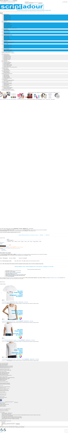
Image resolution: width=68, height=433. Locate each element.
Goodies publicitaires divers (8, 78)
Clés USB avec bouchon (7, 18)
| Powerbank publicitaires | (6, 48)
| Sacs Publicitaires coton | (6, 61)
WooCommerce (8, 420)
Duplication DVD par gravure (8, 45)
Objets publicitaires (3, 380)
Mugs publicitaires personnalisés (5, 378)
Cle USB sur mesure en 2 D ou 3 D (5, 367)
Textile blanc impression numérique (9, 41)
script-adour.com (8, 408)
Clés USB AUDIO (6, 46)
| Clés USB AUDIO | (5, 21)
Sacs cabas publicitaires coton (4, 373)
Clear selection (2, 242)
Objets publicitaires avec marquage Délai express (7, 377)
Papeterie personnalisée (3, 379)
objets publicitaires (10, 277)
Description (3, 249)
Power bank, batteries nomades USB (5, 370)
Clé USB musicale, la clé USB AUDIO (7, 415)
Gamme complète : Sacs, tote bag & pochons (10, 28)
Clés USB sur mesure (7, 20)
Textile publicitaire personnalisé (21, 99)
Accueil (1, 99)
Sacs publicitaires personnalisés (4, 372)
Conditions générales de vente (4, 404)
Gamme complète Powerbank (8, 49)
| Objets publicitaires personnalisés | (7, 34)
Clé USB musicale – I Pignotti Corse (7, 413)
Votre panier (27, 1)
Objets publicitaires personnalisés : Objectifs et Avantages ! (10, 418)
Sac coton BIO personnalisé (8, 65)
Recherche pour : (2, 402)
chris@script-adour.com (11, 1)
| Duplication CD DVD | (5, 43)
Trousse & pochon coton (7, 66)
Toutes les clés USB (7, 55)
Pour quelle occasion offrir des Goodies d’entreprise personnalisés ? (12, 416)
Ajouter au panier (2, 246)
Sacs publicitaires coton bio (4, 374)
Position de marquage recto (3, 240)
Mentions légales (2, 403)
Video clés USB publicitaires (4, 364)
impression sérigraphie (7, 248)
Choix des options (9, 303)
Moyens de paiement (3, 406)
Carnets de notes (6, 35)
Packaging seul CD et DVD (7, 47)
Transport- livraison (3, 405)
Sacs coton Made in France (8, 64)
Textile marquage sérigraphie (8, 42)
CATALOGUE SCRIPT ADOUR (4, 361)
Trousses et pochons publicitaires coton (6, 375)
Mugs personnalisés (7, 37)
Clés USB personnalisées (3, 365)
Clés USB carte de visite (7, 17)
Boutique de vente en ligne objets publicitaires (9, 99)
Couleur (1, 241)
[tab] (35, 249)
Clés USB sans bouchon (7, 19)
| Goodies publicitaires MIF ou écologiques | (8, 52)
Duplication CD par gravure (8, 44)
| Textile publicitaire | (5, 40)
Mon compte (4, 421)
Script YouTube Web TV (3, 397)
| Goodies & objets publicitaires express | (8, 51)
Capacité (1, 239)
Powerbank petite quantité (7, 50)
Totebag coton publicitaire (7, 62)
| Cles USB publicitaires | (5, 14)
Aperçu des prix (4, 250)
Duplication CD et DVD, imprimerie (5, 386)
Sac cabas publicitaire (7, 63)
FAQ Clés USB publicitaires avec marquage (6, 366)
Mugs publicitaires (6, 32)
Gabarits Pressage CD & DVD (4, 390)
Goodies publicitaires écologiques (5, 383)
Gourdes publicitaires (7, 33)
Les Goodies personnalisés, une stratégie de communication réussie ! (12, 417)
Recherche (16, 402)
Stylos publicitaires (6, 36)
